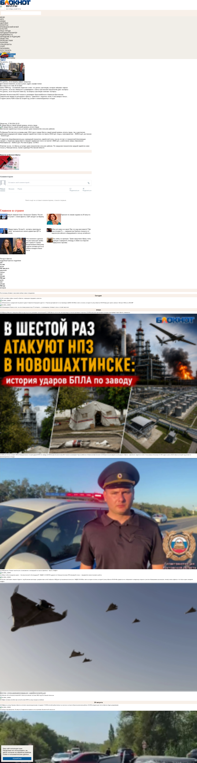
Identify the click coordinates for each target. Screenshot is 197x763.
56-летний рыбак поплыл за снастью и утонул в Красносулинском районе (67, 705)
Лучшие (11, 189)
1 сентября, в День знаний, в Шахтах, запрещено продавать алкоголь (22, 298)
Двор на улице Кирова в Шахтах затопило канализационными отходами (23, 705)
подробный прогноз (6, 260)
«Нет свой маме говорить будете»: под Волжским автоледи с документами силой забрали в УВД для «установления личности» (38, 579)
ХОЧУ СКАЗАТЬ (5, 50)
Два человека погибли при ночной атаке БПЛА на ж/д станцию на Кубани (23, 699)
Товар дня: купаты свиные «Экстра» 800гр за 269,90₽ (118, 302)
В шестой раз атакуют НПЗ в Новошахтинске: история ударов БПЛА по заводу (24, 454)
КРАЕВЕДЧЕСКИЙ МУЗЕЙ (9, 27)
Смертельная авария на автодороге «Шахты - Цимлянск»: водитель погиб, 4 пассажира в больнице (131, 454)
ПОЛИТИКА (4, 42)
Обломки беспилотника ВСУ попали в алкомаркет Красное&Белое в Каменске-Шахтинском (75, 454)
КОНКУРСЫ (4, 25)
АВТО (2, 19)
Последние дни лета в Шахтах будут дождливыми (104, 705)
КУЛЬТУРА (4, 29)
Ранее (20, 189)
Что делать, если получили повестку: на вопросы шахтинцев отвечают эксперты (28, 91)
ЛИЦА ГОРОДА (5, 31)
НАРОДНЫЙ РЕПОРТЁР (8, 33)
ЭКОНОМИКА (4, 48)
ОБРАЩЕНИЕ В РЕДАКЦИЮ (10, 37)
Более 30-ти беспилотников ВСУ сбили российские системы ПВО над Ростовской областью (28, 695)
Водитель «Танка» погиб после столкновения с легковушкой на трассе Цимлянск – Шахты (28, 570)
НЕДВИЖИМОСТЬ (6, 35)
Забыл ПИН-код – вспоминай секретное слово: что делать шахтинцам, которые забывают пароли (34, 87)
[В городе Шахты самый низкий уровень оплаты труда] (46, 163)
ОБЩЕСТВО (4, 39)
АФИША (3, 21)
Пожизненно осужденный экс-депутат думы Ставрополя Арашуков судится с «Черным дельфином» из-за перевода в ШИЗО (37, 302)
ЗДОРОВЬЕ (4, 23)
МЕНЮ (2, 17)
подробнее (17, 260)
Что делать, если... (6, 62)
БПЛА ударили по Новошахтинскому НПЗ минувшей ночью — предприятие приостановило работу (74, 575)
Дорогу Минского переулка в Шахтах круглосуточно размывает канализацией (24, 312)
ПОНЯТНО (17, 759)
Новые (2, 189)
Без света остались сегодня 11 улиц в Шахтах (87, 302)
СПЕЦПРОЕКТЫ (6, 44)
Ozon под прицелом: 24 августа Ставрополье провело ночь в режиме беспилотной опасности (29, 709)
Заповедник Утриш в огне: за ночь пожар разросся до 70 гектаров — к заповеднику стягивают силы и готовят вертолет (36, 307)
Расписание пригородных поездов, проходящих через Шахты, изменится (110, 312)
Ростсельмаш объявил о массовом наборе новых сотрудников (17, 293)
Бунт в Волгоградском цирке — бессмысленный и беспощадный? (21, 575)
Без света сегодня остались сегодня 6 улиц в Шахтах (97, 579)
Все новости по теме (7, 86)
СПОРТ (2, 46)
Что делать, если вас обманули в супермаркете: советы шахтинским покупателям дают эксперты (34, 89)
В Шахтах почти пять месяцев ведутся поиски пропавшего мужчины (67, 312)
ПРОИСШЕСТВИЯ (6, 40)
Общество (3, 123)
